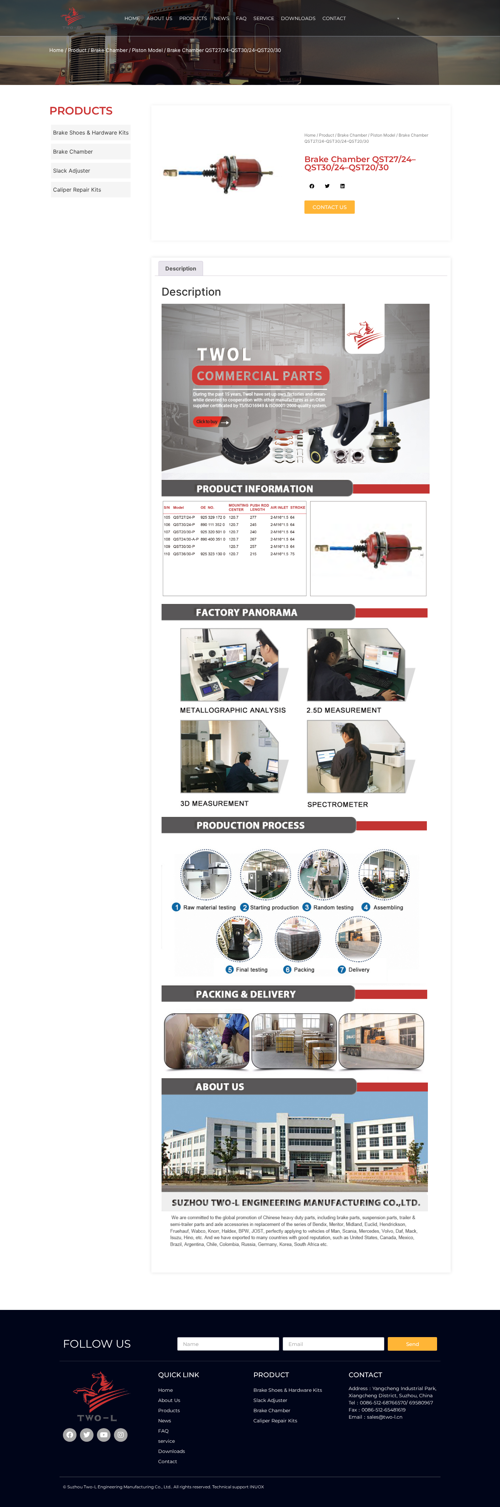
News (221, 18)
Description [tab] (180, 268)
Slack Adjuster (71, 170)
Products (193, 18)
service (263, 18)
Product (77, 50)
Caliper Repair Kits (77, 189)
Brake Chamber (109, 50)
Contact (334, 18)
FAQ (241, 18)
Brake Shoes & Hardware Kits (91, 132)
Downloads (298, 18)
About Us (159, 18)
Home (132, 18)
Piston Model (147, 50)
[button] (398, 18)
